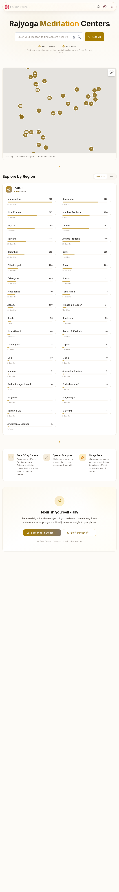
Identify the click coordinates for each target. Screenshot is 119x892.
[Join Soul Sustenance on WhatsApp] (105, 7)
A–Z (111, 176)
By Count (101, 176)
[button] (39, 110)
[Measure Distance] (111, 72)
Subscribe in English (42, 532)
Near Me (96, 36)
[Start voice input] (74, 37)
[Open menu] (111, 7)
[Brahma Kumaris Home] (17, 6)
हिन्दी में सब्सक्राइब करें (79, 532)
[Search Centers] (98, 7)
